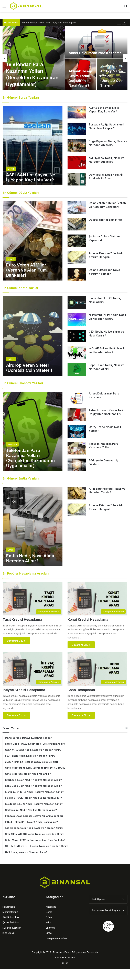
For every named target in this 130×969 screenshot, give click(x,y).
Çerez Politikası (11, 922)
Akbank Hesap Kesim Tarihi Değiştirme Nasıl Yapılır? (48, 22)
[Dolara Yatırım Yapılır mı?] (77, 224)
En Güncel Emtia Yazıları (21, 478)
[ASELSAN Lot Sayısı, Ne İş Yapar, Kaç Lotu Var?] (32, 145)
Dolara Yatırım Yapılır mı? (105, 219)
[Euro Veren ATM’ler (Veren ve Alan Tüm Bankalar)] (32, 241)
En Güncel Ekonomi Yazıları (23, 383)
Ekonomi (50, 927)
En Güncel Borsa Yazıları (21, 97)
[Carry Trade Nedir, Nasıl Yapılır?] (77, 431)
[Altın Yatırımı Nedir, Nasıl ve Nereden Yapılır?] (77, 493)
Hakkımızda (9, 906)
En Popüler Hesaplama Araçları (26, 573)
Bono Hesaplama (81, 690)
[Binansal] (26, 6)
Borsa (49, 912)
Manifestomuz (10, 912)
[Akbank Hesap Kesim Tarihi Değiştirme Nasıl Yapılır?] (77, 414)
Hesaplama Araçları (56, 938)
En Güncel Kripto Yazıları (21, 288)
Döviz (49, 917)
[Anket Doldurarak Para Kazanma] (96, 42)
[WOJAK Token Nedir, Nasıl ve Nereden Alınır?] (77, 352)
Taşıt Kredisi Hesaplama (22, 619)
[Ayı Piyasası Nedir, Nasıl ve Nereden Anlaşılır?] (77, 162)
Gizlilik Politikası (11, 917)
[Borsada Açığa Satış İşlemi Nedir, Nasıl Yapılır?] (77, 129)
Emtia (49, 933)
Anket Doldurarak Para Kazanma (95, 53)
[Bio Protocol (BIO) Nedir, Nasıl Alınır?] (77, 302)
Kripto (49, 922)
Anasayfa (51, 906)
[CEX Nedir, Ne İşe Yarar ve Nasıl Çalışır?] (77, 336)
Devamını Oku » (16, 640)
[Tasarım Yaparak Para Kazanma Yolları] (77, 448)
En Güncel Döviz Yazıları (21, 192)
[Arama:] (125, 7)
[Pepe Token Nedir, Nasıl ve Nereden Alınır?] (77, 369)
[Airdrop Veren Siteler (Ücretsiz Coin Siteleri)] (112, 74)
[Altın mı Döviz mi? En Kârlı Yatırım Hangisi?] (77, 257)
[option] (65, 58)
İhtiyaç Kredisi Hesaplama (24, 690)
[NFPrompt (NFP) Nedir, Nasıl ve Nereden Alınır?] (77, 319)
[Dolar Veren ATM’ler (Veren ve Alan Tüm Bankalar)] (77, 207)
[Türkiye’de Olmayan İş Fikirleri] (77, 465)
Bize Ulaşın (9, 933)
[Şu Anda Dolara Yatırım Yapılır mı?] (77, 241)
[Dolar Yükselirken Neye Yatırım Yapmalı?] (77, 274)
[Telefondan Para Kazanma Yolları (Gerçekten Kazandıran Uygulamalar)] (34, 58)
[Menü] (4, 7)
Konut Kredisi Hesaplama (88, 619)
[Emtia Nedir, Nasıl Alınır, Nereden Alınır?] (32, 526)
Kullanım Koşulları (12, 927)
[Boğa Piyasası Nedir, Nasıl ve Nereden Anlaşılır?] (77, 145)
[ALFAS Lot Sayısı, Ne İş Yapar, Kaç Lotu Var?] (77, 112)
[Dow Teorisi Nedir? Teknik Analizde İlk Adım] (77, 179)
